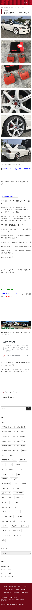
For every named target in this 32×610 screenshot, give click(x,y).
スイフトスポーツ (7, 516)
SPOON (4, 479)
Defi (3, 455)
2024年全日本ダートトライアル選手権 (13, 446)
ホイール (22, 521)
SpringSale (14, 479)
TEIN (15, 483)
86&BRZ (4, 422)
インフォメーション (7, 569)
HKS (3, 464)
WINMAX (24, 483)
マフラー (4, 526)
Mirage (18, 464)
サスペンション (6, 512)
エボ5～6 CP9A (18, 493)
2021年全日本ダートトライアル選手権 (13, 431)
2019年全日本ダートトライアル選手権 (13, 427)
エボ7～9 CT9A (6, 497)
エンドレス (5, 502)
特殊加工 (17, 589)
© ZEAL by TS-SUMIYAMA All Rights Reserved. (12, 604)
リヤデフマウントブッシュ (20, 526)
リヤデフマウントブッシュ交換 (11, 530)
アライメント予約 (7, 592)
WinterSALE (5, 488)
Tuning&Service (12, 586)
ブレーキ (19, 516)
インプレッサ (6, 493)
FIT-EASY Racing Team (9, 460)
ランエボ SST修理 (9, 589)
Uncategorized (5, 566)
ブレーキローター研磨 (8, 521)
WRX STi (16, 488)
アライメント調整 (22, 586)
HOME (5, 586)
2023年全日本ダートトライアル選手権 (13, 441)
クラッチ (15, 502)
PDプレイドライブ (7, 474)
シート (18, 512)
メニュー (28, 2)
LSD (10, 464)
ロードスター (18, 535)
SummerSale (6, 483)
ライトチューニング (7, 576)
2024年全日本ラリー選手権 (10, 450)
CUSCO (24, 450)
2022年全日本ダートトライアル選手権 (13, 436)
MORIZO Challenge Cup (9, 469)
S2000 (19, 474)
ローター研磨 (6, 535)
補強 (3, 540)
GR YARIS (23, 460)
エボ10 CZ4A (19, 497)
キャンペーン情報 (6, 573)
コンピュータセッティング (10, 507)
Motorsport (23, 589)
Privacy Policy (24, 592)
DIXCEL (11, 455)
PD (21, 469)
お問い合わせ (16, 592)
